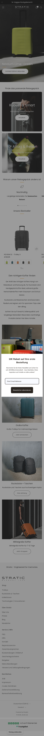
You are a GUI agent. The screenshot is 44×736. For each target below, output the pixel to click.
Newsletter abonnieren (22, 390)
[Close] (40, 342)
